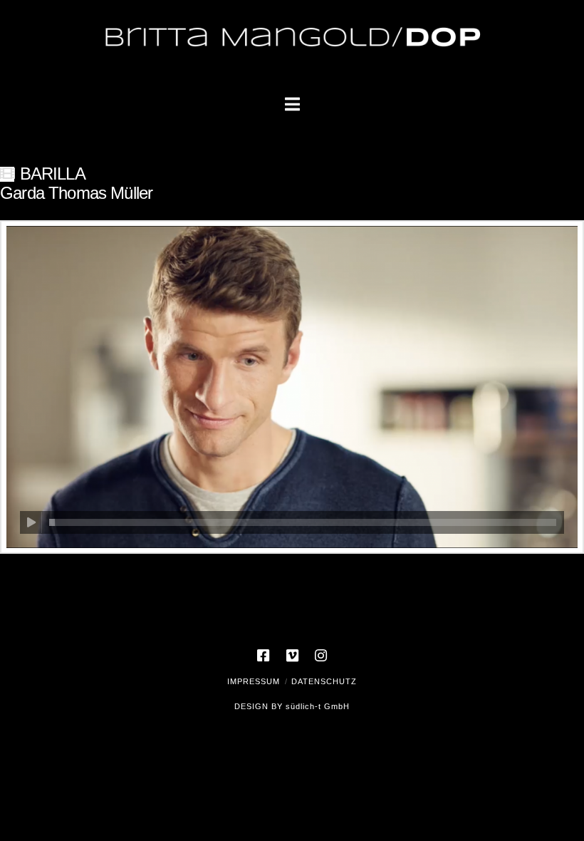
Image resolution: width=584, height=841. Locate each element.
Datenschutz (324, 681)
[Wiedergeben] (31, 522)
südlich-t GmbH (318, 706)
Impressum (253, 681)
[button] (292, 104)
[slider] (302, 522)
